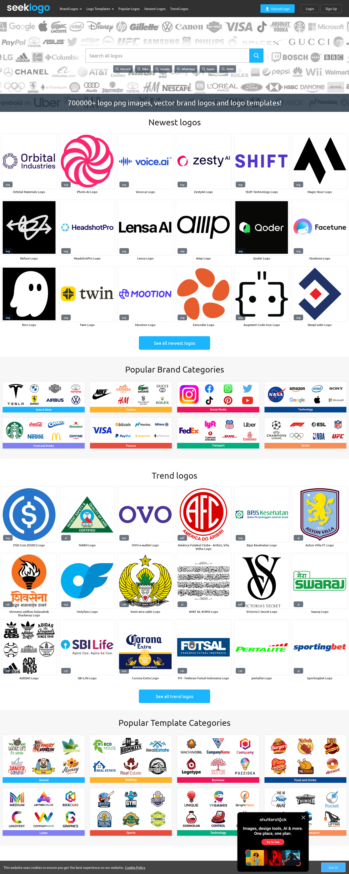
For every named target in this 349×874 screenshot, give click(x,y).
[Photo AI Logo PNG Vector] (87, 161)
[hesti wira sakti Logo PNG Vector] (145, 581)
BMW (230, 69)
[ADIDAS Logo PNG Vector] (29, 647)
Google (165, 69)
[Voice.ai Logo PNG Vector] (145, 161)
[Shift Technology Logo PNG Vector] (262, 161)
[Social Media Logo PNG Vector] (218, 397)
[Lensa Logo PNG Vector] (145, 227)
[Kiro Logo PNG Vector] (29, 294)
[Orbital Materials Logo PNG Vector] (29, 161)
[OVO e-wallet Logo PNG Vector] (145, 514)
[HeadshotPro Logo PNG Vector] (87, 227)
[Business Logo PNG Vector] (218, 759)
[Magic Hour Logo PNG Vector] (320, 161)
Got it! (333, 867)
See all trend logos (174, 696)
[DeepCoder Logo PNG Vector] (320, 294)
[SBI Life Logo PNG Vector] (87, 647)
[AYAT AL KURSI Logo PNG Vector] (203, 581)
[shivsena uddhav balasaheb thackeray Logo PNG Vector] (29, 581)
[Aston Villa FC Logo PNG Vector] (320, 514)
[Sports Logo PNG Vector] (305, 433)
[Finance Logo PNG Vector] (131, 433)
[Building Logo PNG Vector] (131, 759)
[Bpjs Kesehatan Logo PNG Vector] (262, 514)
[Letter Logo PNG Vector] (43, 812)
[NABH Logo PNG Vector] (87, 514)
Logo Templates (98, 8)
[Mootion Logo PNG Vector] (145, 294)
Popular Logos (129, 8)
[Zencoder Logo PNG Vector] (203, 294)
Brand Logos (69, 8)
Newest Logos (154, 8)
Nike (144, 69)
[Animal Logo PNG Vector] (43, 759)
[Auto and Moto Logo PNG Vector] (43, 397)
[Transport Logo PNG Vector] (218, 433)
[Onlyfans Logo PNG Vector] (87, 581)
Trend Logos (179, 8)
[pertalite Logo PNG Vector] (262, 647)
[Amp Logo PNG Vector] (203, 227)
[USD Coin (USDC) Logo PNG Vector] (29, 514)
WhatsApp (188, 69)
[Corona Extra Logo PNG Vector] (145, 647)
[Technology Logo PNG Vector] (305, 397)
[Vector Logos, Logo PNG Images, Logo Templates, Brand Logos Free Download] (28, 8)
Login (310, 8)
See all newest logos (174, 343)
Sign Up (331, 8)
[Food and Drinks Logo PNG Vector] (43, 433)
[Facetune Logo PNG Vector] (320, 227)
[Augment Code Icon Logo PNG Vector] (262, 294)
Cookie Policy (135, 867)
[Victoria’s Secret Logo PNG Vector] (262, 581)
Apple (210, 69)
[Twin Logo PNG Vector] (87, 294)
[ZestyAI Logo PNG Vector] (203, 161)
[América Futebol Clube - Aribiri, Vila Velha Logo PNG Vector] (203, 514)
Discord (125, 69)
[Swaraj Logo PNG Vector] (320, 581)
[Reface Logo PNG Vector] (29, 227)
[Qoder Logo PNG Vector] (262, 227)
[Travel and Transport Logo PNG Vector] (305, 812)
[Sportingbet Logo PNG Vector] (320, 647)
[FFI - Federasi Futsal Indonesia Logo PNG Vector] (203, 647)
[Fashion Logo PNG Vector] (131, 397)
